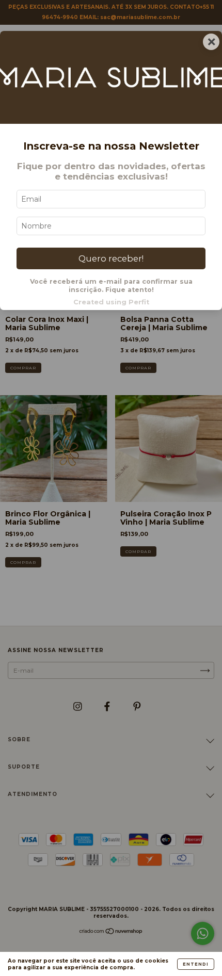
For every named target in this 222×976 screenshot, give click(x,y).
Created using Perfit (111, 302)
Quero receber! (111, 258)
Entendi (196, 964)
